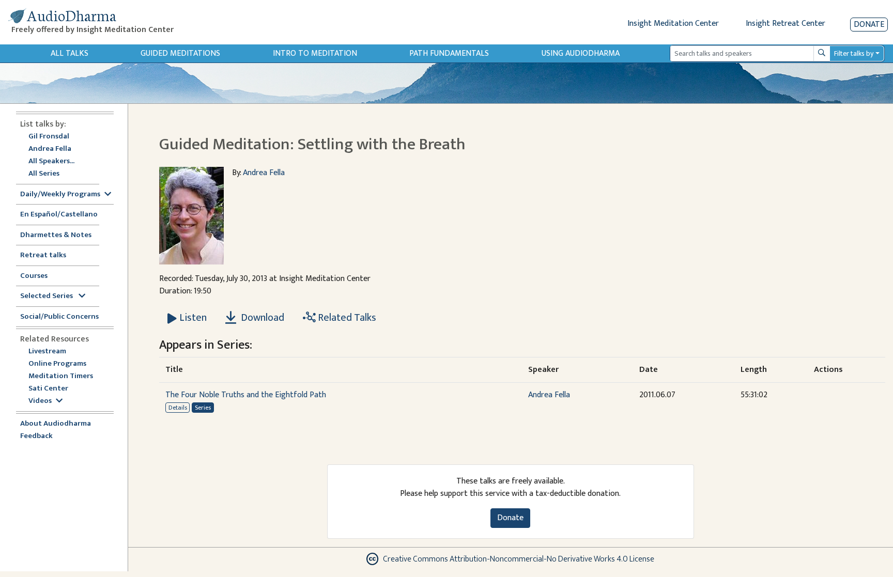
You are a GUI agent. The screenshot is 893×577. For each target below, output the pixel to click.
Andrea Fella (49, 149)
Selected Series (47, 296)
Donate (869, 25)
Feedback (36, 436)
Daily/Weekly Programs (60, 194)
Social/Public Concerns (59, 317)
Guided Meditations (180, 53)
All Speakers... (51, 161)
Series (203, 407)
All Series (43, 174)
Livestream (47, 351)
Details (177, 407)
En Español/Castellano (59, 215)
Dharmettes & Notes (55, 235)
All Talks (69, 53)
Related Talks (346, 317)
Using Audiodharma (581, 53)
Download (261, 317)
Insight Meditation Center (673, 23)
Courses (34, 276)
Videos (40, 401)
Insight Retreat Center (785, 23)
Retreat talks (43, 255)
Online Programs (57, 364)
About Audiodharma (55, 424)
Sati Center (48, 389)
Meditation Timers (60, 376)
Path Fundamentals (449, 53)
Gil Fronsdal (48, 137)
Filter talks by (853, 53)
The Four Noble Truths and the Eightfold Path (245, 395)
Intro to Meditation (315, 53)
